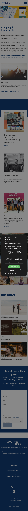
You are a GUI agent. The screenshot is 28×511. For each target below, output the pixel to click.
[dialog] (14, 255)
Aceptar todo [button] (14, 266)
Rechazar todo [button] (14, 270)
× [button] (24, 236)
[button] (10, 273)
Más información (17, 248)
